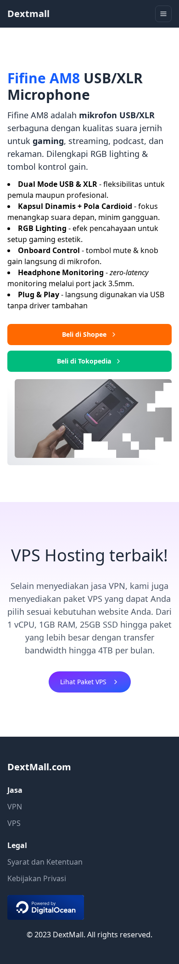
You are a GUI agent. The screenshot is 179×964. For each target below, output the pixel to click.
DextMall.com (39, 767)
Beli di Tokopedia (84, 361)
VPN (14, 807)
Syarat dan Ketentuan (45, 862)
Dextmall (28, 13)
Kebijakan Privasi (36, 878)
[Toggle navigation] (163, 14)
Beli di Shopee (84, 334)
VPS (14, 823)
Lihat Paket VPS (83, 681)
